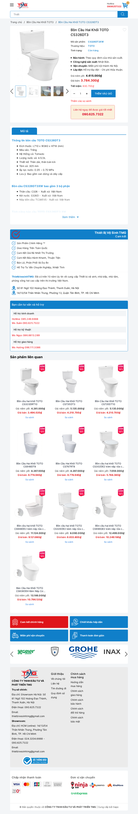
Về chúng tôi (58, 678)
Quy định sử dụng (58, 695)
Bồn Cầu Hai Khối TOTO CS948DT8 (29, 465)
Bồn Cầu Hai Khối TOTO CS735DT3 (69, 403)
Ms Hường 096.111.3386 (26, 347)
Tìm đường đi (58, 688)
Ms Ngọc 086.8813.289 (26, 335)
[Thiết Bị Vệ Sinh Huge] (54, 651)
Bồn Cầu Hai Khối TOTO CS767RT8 (69, 465)
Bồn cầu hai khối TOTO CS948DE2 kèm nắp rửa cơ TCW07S (29, 527)
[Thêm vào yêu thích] (124, 30)
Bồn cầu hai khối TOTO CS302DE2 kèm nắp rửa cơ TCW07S (108, 465)
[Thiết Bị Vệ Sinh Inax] (112, 651)
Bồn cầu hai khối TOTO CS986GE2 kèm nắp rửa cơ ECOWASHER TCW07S (108, 527)
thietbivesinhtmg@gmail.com (28, 716)
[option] (39, 55)
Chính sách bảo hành (77, 701)
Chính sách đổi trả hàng (77, 710)
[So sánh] (45, 381)
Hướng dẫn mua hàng (77, 684)
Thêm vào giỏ (103, 93)
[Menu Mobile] (12, 4)
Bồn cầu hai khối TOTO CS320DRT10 (30, 403)
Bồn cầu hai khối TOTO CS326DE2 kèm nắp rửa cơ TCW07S (69, 527)
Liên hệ (55, 683)
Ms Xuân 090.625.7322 (26, 323)
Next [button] (67, 91)
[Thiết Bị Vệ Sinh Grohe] (83, 652)
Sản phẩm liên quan (26, 357)
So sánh (29, 417)
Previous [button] (11, 91)
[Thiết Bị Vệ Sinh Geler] (26, 651)
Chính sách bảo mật (77, 719)
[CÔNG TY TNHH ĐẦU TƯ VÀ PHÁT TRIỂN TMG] (23, 5)
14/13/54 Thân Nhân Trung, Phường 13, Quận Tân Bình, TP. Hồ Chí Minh (58, 292)
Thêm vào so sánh (81, 101)
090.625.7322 (33, 707)
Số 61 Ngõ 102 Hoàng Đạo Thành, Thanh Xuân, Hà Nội (48, 288)
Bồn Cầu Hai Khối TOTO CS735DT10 (108, 403)
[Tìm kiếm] (122, 14)
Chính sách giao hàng (77, 692)
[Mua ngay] (14, 381)
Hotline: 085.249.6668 (25, 318)
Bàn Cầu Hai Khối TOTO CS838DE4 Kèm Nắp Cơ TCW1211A (29, 590)
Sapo (115, 807)
